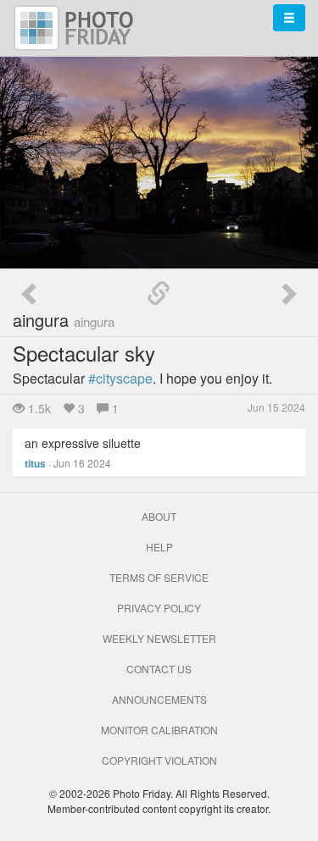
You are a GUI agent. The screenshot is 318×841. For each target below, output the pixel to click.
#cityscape (120, 378)
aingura (63, 319)
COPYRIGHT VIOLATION (159, 760)
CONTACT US (159, 668)
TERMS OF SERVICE (159, 577)
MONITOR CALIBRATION (159, 729)
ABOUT (159, 516)
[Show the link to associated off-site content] (158, 294)
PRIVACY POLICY (159, 607)
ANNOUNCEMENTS (159, 699)
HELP (159, 546)
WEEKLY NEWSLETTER (159, 638)
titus (35, 463)
